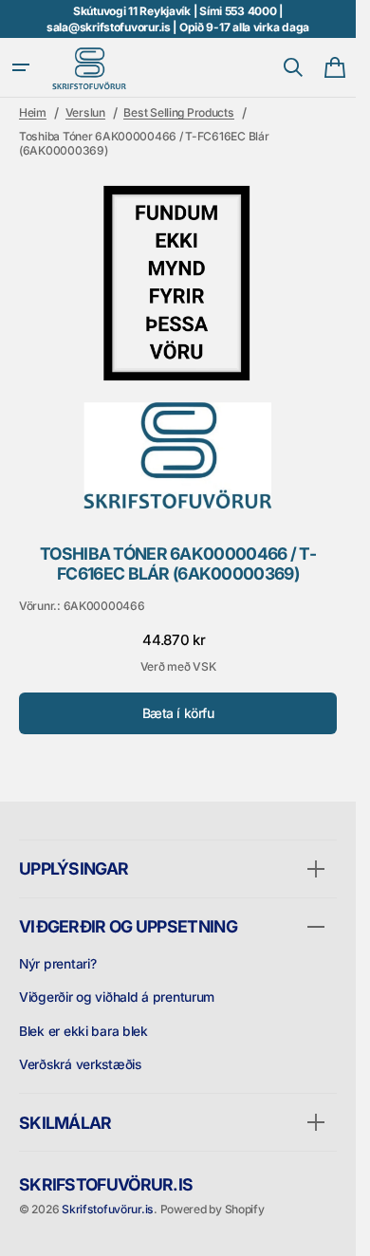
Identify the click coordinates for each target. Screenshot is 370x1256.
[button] (21, 67)
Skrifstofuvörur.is (108, 1209)
